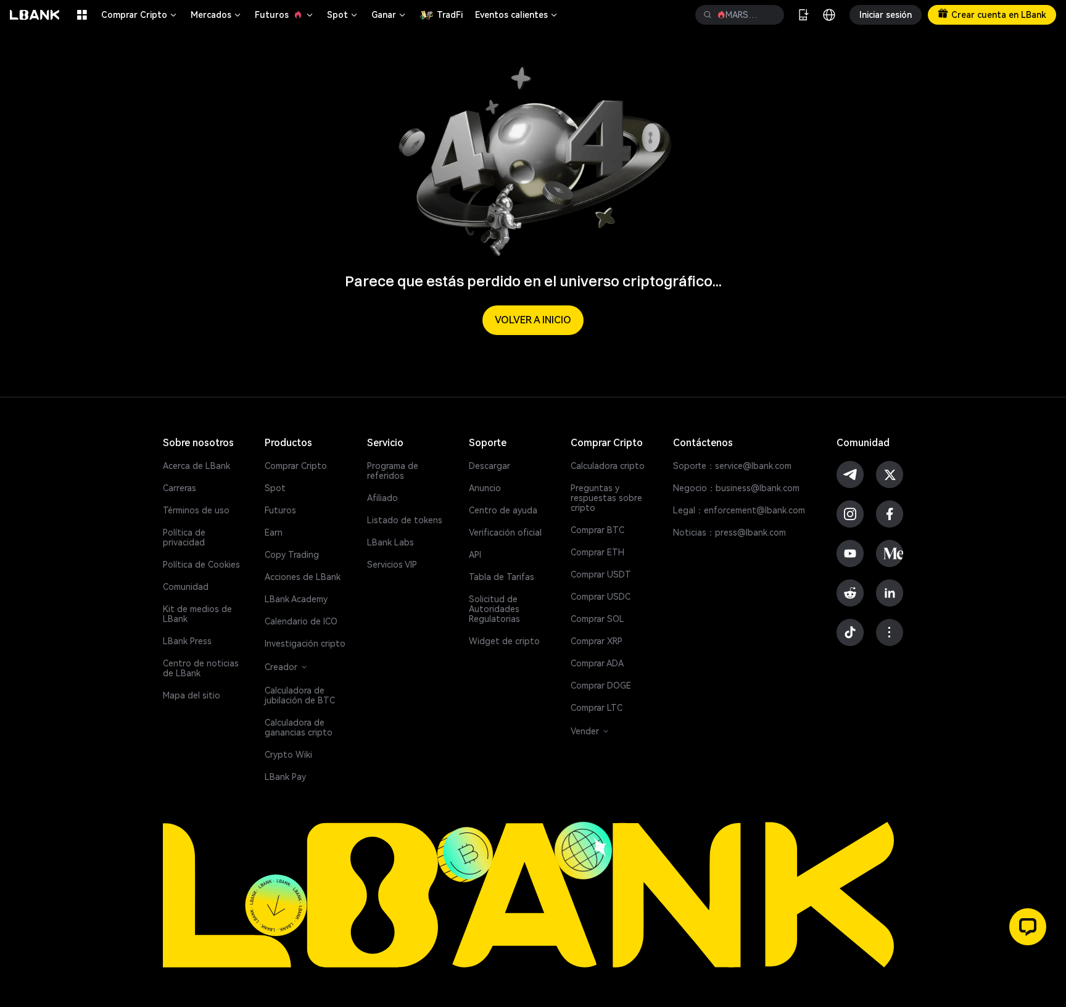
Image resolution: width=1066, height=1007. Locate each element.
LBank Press (187, 641)
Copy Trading (292, 555)
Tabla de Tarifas (501, 577)
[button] (1027, 926)
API (475, 555)
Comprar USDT (601, 574)
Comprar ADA (597, 663)
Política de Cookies (201, 565)
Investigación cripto (305, 644)
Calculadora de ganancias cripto (299, 727)
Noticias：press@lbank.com (729, 532)
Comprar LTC (596, 708)
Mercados (216, 15)
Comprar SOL (597, 619)
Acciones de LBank (303, 577)
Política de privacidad (184, 537)
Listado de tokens (404, 520)
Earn (274, 532)
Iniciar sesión (885, 15)
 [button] (770, 14)
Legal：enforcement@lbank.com (739, 510)
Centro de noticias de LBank (201, 668)
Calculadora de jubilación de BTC (300, 695)
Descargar (489, 466)
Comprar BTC (597, 530)
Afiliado (382, 498)
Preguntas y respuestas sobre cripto (606, 498)
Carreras (179, 488)
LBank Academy (296, 599)
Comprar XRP (596, 641)
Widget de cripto (504, 641)
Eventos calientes (517, 15)
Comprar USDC (600, 597)
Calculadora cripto (608, 466)
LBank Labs (390, 542)
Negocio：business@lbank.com (736, 488)
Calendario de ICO (301, 621)
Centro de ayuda (503, 510)
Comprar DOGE (601, 685)
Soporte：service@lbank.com (732, 466)
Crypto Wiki (288, 755)
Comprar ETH (597, 552)
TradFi (450, 15)
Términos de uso (196, 510)
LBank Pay (285, 777)
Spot (343, 15)
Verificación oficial (505, 532)
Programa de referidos (392, 471)
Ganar (389, 15)
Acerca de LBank (196, 466)
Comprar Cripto (139, 15)
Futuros (285, 15)
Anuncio (485, 488)
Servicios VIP (392, 565)
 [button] (707, 14)
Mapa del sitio (191, 695)
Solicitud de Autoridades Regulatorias (494, 609)
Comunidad (186, 587)
